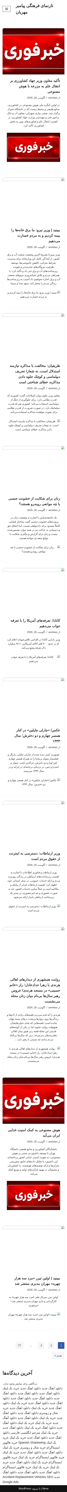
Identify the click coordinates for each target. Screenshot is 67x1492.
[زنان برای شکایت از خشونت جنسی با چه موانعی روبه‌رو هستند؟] (33, 469)
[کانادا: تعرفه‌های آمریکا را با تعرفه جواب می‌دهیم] (33, 591)
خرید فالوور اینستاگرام (50, 1457)
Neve (45, 1488)
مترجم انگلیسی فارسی (25, 1432)
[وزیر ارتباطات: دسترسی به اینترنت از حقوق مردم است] (33, 824)
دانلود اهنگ (49, 1427)
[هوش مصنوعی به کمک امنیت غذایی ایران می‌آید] (33, 1101)
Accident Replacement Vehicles (24, 1477)
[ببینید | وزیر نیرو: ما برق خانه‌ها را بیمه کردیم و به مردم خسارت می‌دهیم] (33, 201)
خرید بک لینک (11, 1388)
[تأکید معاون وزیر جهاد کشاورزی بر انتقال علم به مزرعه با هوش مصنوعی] (33, 51)
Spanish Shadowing (32, 1442)
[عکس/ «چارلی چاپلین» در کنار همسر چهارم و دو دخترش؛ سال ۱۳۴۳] (33, 701)
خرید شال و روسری (33, 1447)
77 (19, 1345)
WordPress (25, 1488)
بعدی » (58, 1355)
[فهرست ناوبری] (7, 9)
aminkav (53, 98)
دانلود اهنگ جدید (52, 1388)
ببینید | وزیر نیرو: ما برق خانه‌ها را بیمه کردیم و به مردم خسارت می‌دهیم (35, 235)
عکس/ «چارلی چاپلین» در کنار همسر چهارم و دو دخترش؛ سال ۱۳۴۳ (37, 735)
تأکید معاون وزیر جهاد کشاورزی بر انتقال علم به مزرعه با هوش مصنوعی (35, 86)
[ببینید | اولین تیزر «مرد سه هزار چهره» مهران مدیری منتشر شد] (33, 1249)
